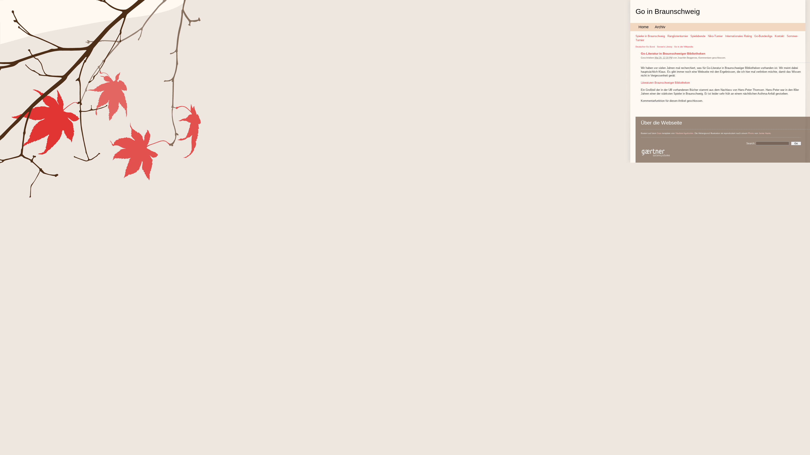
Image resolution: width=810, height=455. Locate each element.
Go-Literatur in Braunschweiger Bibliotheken (673, 53)
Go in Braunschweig (668, 11)
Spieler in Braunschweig (650, 36)
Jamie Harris (765, 133)
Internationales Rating (738, 36)
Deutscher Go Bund (645, 47)
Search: (751, 143)
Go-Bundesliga (763, 36)
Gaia (659, 133)
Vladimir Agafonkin (684, 133)
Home (644, 27)
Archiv (660, 27)
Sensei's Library (664, 47)
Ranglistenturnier (677, 36)
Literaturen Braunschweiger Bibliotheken (665, 82)
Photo (751, 133)
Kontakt (779, 36)
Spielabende (697, 36)
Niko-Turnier (715, 36)
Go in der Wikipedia (683, 47)
